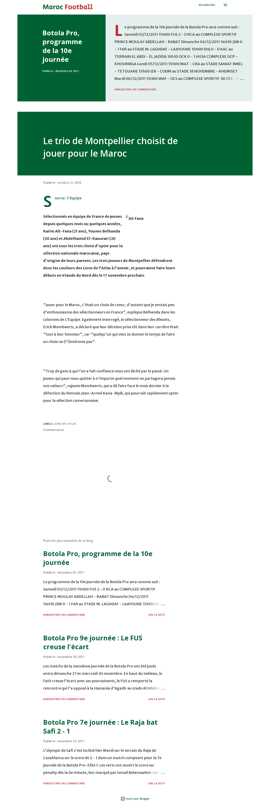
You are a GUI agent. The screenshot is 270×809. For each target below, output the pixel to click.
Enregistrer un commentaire (135, 89)
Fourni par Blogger (137, 798)
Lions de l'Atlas (64, 423)
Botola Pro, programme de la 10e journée (62, 46)
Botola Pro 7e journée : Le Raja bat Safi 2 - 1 (100, 727)
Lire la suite (156, 614)
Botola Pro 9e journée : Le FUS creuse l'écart (92, 642)
